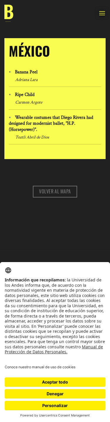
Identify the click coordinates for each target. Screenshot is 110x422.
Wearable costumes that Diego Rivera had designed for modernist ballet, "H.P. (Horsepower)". (51, 123)
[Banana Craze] (8, 13)
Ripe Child (25, 95)
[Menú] (102, 13)
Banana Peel (26, 72)
